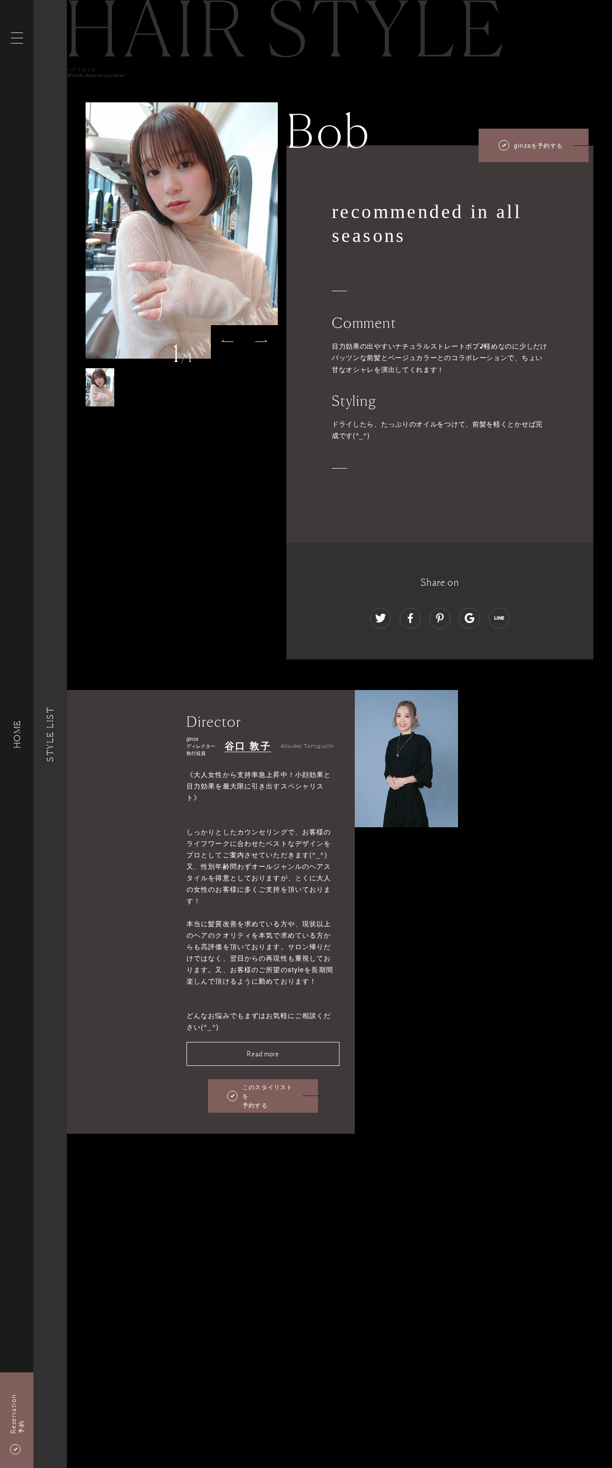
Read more (263, 1054)
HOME (16, 734)
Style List (50, 733)
